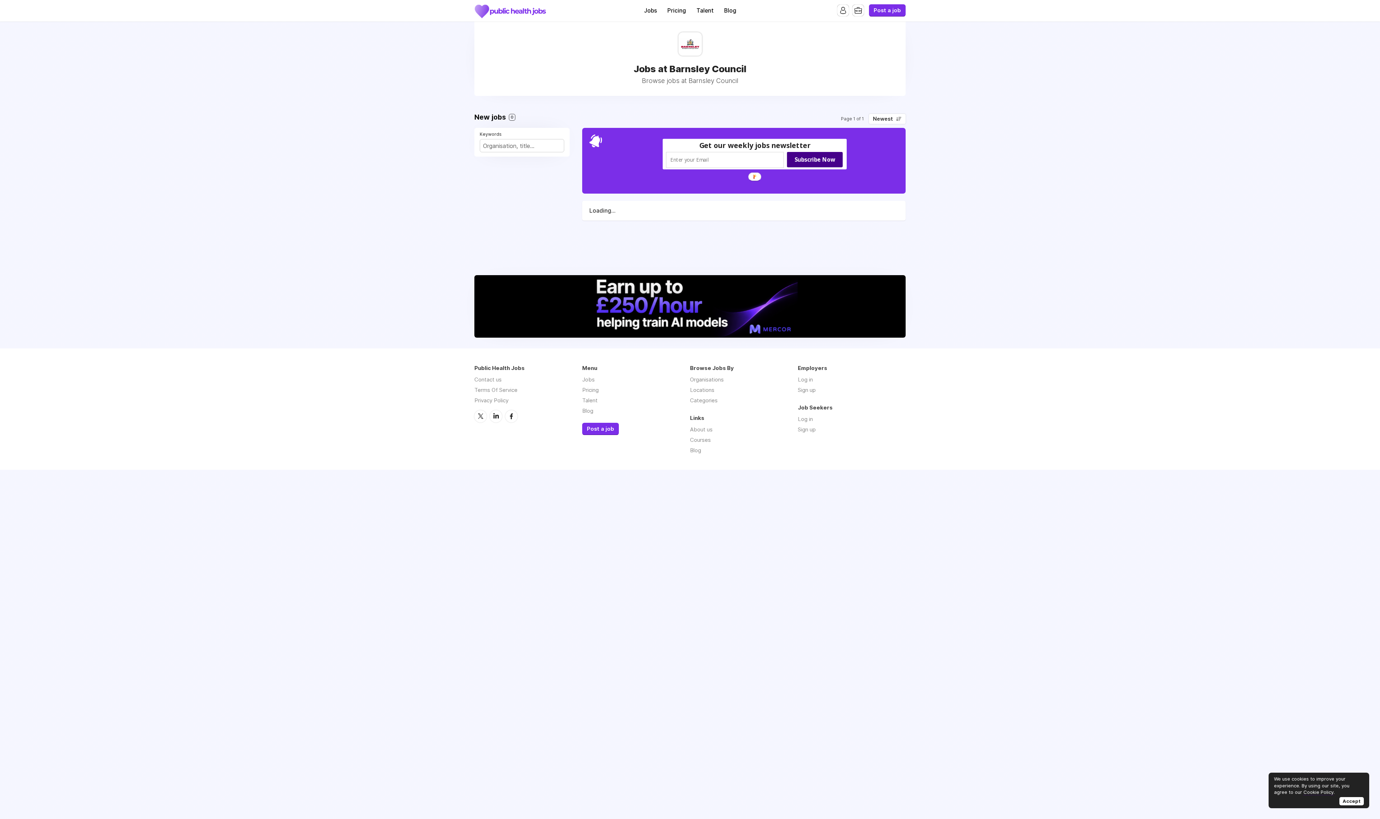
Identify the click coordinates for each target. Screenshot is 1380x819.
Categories (704, 400)
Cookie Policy (1318, 792)
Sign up (807, 390)
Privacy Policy (491, 400)
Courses (700, 439)
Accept (1352, 801)
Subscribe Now (815, 159)
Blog (730, 10)
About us (701, 429)
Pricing (676, 10)
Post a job (887, 10)
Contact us (488, 379)
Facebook (511, 416)
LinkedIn (496, 416)
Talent (705, 10)
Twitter (480, 416)
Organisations (707, 379)
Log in (805, 379)
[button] (755, 145)
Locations (702, 390)
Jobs (650, 10)
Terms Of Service (496, 390)
